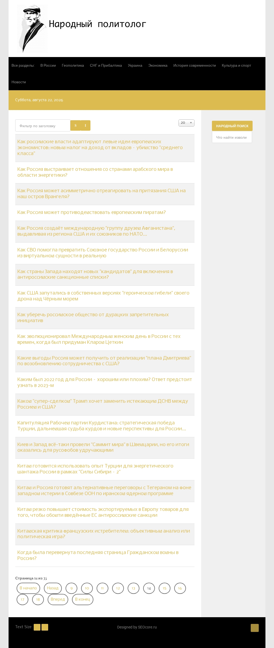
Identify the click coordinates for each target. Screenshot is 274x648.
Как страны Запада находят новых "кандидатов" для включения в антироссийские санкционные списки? (95, 274)
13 (133, 588)
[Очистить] (85, 125)
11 (102, 588)
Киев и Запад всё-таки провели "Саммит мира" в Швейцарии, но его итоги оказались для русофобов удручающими (103, 447)
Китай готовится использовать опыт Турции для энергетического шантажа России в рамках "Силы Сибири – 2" (95, 469)
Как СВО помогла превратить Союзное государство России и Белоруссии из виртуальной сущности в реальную (102, 253)
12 (118, 588)
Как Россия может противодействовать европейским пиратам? (91, 212)
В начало (28, 588)
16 (180, 588)
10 (87, 588)
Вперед (58, 599)
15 (164, 588)
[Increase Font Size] (44, 627)
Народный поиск (232, 126)
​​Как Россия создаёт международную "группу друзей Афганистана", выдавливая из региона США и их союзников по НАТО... (96, 231)
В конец (82, 599)
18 (38, 599)
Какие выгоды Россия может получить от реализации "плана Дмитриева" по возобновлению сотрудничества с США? (104, 361)
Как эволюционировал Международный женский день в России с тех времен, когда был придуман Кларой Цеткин (99, 339)
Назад (53, 588)
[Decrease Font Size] (37, 627)
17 (22, 599)
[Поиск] (75, 125)
